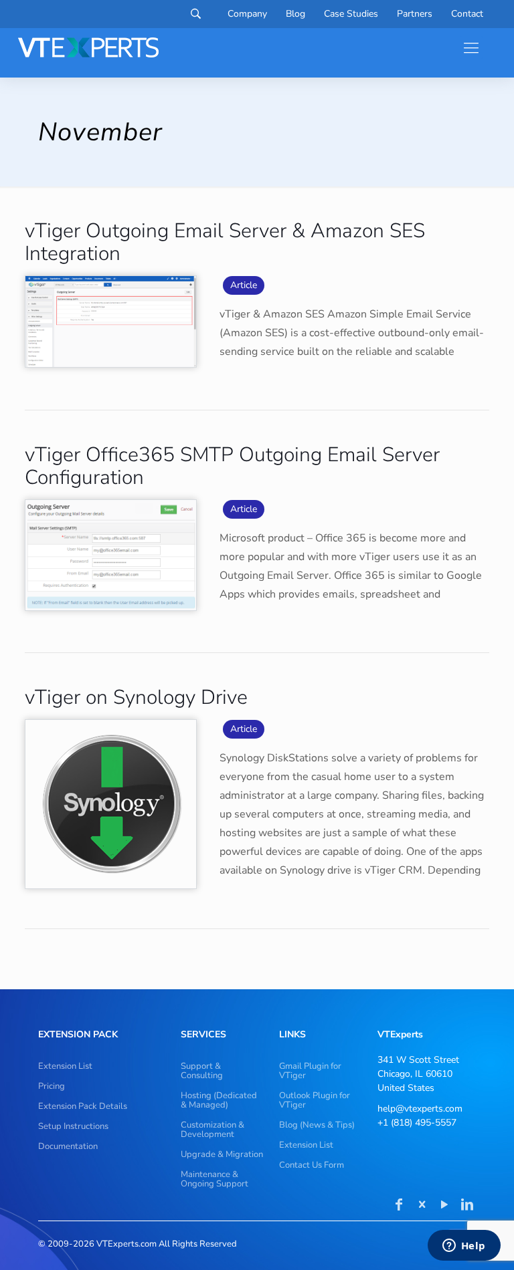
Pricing (51, 1086)
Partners (414, 14)
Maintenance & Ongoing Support (214, 1179)
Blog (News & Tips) (317, 1125)
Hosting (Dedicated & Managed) (219, 1100)
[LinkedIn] (467, 1206)
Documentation (68, 1146)
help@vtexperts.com (419, 1108)
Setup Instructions (73, 1126)
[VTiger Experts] (88, 47)
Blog (295, 14)
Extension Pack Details (82, 1106)
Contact (467, 14)
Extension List (65, 1066)
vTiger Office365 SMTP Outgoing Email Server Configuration (232, 466)
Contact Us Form (311, 1165)
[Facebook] (399, 1206)
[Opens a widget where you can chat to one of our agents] (464, 1246)
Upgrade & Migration (222, 1154)
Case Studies (351, 14)
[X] (421, 1206)
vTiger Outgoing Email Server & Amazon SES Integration (225, 242)
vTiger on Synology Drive (136, 697)
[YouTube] (444, 1206)
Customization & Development (212, 1129)
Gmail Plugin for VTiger (310, 1071)
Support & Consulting (202, 1071)
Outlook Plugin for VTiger (314, 1100)
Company (247, 14)
